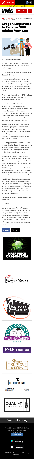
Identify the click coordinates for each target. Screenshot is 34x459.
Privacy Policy (11, 430)
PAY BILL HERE (17, 434)
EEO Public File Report (23, 428)
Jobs (14, 428)
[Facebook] (27, 2)
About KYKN (8, 428)
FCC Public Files (17, 432)
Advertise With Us (22, 430)
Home (3, 18)
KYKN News (10, 18)
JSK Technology (17, 454)
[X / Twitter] (30, 2)
